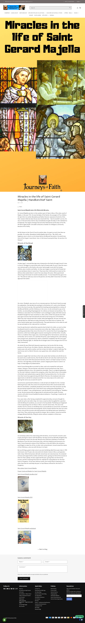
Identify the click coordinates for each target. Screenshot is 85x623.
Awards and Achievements (40, 604)
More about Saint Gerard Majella (27, 468)
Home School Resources (56, 597)
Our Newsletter (38, 595)
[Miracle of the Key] (25, 433)
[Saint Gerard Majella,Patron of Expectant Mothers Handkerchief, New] (23, 491)
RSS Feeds (37, 607)
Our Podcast (37, 599)
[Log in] (77, 8)
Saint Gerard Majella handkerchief (27, 474)
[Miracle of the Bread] (25, 260)
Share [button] (20, 206)
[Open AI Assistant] (82, 620)
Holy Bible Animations (39, 597)
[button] (37, 13)
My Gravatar (22, 606)
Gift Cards (21, 592)
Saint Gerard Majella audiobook (27, 528)
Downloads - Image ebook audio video (26, 602)
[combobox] (50, 7)
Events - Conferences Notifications (42, 602)
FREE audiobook (22, 600)
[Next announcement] (63, 1)
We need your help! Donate (25, 590)
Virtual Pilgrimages (23, 604)
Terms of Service (54, 592)
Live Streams (22, 597)
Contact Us (37, 588)
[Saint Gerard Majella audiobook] (24, 544)
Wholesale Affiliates (55, 595)
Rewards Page (38, 609)
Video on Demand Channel (24, 595)
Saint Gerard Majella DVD (25, 497)
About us (21, 588)
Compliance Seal (38, 605)
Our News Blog (38, 592)
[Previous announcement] (3, 1)
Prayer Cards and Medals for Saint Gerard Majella (32, 471)
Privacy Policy (54, 590)
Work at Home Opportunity (57, 599)
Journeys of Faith (13, 618)
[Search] (69, 7)
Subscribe (69, 599)
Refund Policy (54, 588)
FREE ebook (21, 599)
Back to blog (43, 549)
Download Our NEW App (40, 590)
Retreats (37, 600)
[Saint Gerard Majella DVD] (23, 522)
